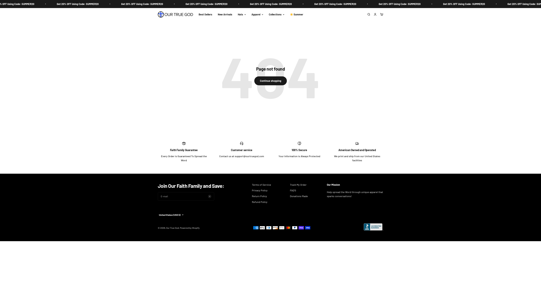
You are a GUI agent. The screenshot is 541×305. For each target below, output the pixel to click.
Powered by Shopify (190, 227)
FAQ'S (293, 190)
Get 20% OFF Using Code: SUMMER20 (64, 4)
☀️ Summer (296, 14)
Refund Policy (259, 201)
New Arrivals (225, 14)
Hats (240, 14)
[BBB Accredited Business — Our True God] (373, 226)
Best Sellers (205, 14)
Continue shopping (270, 80)
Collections (275, 14)
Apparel (255, 14)
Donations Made (299, 196)
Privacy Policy (260, 190)
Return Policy (259, 196)
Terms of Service (261, 184)
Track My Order (298, 184)
